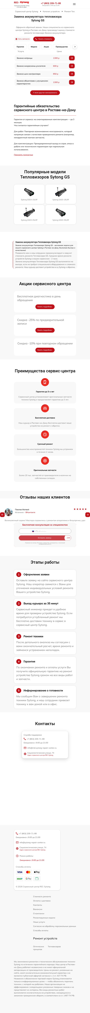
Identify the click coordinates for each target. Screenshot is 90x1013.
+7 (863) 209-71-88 (51, 3)
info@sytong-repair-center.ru (32, 842)
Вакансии (37, 909)
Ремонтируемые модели (44, 918)
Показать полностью (23, 155)
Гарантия (20, 47)
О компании (38, 913)
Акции (46, 47)
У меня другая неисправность (45, 93)
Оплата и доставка (42, 901)
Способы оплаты (40, 930)
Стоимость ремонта (42, 896)
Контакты (37, 905)
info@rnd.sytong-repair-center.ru (41, 748)
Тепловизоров (54, 946)
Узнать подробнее (44, 307)
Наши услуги (39, 922)
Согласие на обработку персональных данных (54, 926)
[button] (2, 514)
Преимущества (62, 47)
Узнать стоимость (45, 39)
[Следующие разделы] (75, 47)
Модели (34, 47)
